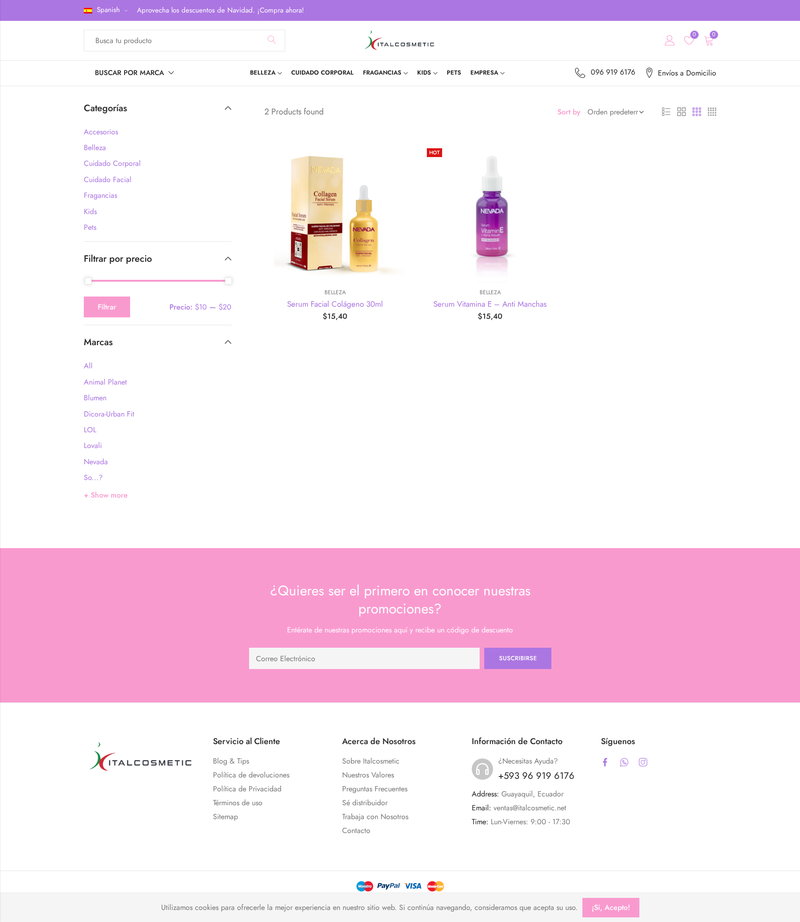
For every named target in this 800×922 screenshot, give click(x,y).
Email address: (364, 658)
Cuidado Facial (107, 179)
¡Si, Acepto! (611, 907)
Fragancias (100, 195)
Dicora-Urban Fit (109, 414)
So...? (93, 477)
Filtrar (107, 307)
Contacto (356, 830)
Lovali (93, 445)
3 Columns (697, 112)
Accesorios (101, 131)
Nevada (96, 461)
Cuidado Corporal (112, 163)
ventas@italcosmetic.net (530, 807)
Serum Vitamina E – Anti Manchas (490, 303)
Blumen (95, 397)
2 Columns (681, 112)
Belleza (335, 292)
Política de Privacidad (247, 788)
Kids (90, 211)
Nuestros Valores (368, 775)
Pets (90, 227)
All (88, 365)
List (666, 112)
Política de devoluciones (251, 775)
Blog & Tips (231, 761)
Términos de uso (237, 802)
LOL (90, 429)
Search (271, 40)
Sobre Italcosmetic (371, 761)
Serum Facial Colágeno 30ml (335, 303)
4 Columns (712, 112)
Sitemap (225, 816)
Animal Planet (105, 382)
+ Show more (106, 495)
